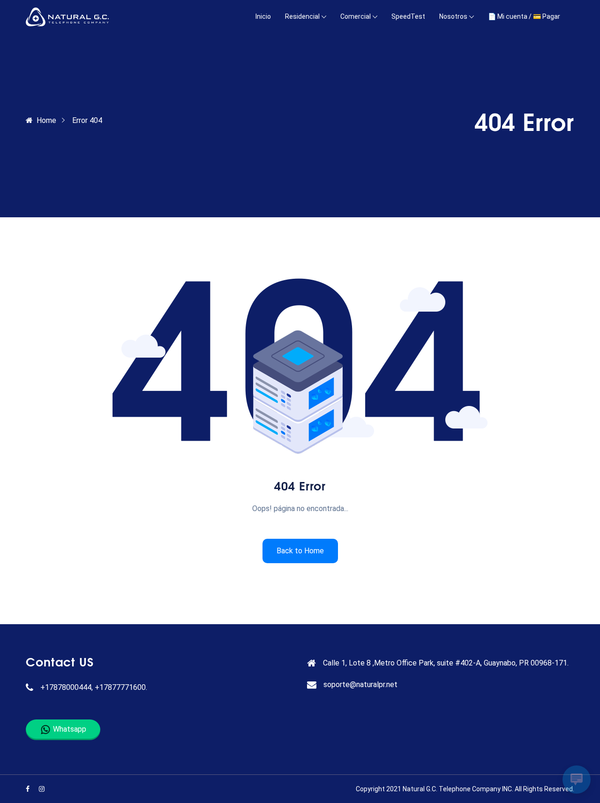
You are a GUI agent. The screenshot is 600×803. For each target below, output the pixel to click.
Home (46, 120)
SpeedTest (408, 16)
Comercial (355, 16)
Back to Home (300, 550)
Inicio (263, 16)
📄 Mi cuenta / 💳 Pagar (524, 16)
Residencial (302, 16)
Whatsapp (68, 729)
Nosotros (453, 16)
